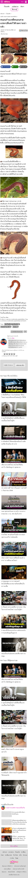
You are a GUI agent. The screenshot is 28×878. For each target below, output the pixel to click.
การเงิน (12, 858)
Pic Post (15, 855)
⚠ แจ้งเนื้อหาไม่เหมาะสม (16, 331)
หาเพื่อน (23, 852)
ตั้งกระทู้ (14, 9)
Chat (2, 855)
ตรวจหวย (11, 852)
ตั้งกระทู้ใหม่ (14, 846)
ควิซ (20, 855)
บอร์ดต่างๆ (15, 6)
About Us (4, 871)
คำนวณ (25, 855)
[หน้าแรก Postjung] (7, 1)
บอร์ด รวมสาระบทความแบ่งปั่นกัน (8, 16)
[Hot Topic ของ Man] (3, 344)
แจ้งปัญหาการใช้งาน (21, 871)
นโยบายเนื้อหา (7, 869)
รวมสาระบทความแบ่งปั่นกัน (15, 808)
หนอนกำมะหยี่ (5, 327)
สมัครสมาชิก (20, 365)
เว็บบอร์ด (6, 6)
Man (7, 34)
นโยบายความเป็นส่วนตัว (20, 866)
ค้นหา (22, 6)
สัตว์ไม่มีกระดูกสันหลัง (11, 324)
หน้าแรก (2, 13)
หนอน (15, 327)
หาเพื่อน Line (8, 855)
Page (16, 858)
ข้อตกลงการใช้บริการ (7, 866)
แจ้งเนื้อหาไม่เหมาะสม (14, 874)
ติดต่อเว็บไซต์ (11, 871)
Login (8, 365)
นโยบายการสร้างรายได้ (18, 869)
